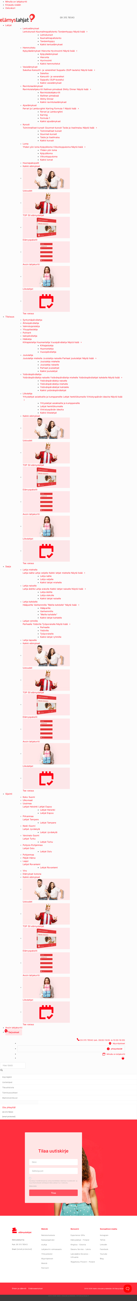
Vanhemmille (40, 605)
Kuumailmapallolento (46, 31)
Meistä (44, 1263)
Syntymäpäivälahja (32, 320)
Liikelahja (27, 393)
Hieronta (45, 51)
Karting (50, 108)
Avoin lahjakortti (13, 1027)
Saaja (8, 566)
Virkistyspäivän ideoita (98, 396)
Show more (33, 1186)
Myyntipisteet (47, 1258)
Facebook (104, 1249)
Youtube (103, 1254)
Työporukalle (49, 624)
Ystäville (37, 624)
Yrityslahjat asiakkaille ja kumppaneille (42, 396)
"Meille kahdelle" (55, 605)
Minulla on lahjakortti (16, 1)
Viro (25, 870)
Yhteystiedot (46, 1254)
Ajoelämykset (30, 105)
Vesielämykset (30, 67)
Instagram (104, 1235)
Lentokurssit (29, 31)
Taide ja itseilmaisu (72, 127)
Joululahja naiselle (52, 358)
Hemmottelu (29, 47)
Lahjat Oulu (28, 848)
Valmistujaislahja (31, 326)
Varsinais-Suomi (31, 835)
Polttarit (27, 332)
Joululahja (28, 355)
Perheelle (27, 624)
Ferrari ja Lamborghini (34, 108)
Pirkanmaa (28, 816)
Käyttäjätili (7, 1077)
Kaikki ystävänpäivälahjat (53, 390)
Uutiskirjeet (7, 1082)
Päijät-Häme (29, 858)
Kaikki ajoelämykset (50, 121)
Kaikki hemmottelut (50, 63)
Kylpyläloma (46, 147)
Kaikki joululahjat (49, 371)
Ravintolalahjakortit (33, 89)
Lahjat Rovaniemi (31, 864)
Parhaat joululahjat (71, 358)
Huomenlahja (43, 342)
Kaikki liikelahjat (48, 412)
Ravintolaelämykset (33, 86)
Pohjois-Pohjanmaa (33, 845)
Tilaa (53, 1193)
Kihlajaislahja (29, 342)
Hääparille (28, 605)
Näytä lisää (79, 31)
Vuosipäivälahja (59, 342)
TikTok (102, 1240)
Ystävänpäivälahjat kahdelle (93, 377)
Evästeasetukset (35, 1288)
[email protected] (24, 1249)
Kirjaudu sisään (13, 4)
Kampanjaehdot (47, 1240)
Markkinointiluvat (10, 1098)
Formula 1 (59, 108)
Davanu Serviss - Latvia (81, 1249)
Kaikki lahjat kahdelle (51, 617)
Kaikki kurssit (47, 140)
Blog (102, 1258)
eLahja (44, 1244)
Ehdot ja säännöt (19, 1288)
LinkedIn (103, 1244)
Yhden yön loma (31, 147)
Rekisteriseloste (48, 1235)
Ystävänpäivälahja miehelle (64, 377)
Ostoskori (10, 8)
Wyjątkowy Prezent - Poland (83, 1262)
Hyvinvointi (56, 51)
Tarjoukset (13, 1032)
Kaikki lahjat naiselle (60, 589)
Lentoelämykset (31, 28)
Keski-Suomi (29, 826)
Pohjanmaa (28, 854)
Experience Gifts (78, 1235)
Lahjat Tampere (31, 819)
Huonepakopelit (31, 163)
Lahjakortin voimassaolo (51, 1249)
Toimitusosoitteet (10, 1093)
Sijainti (8, 793)
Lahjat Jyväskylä (31, 829)
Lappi (25, 861)
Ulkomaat (28, 800)
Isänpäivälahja (30, 336)
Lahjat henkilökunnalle (74, 396)
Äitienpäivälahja (31, 323)
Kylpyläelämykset (32, 51)
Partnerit (45, 1268)
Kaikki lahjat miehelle (60, 573)
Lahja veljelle (41, 573)
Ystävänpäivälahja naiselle (36, 377)
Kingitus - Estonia (78, 1244)
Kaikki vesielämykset (51, 83)
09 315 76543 (22, 1244)
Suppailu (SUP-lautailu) (68, 70)
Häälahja (27, 339)
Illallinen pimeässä (52, 89)
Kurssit (26, 124)
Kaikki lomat (46, 159)
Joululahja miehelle (32, 358)
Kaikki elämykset (31, 166)
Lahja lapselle (30, 640)
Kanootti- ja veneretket (44, 70)
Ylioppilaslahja (30, 329)
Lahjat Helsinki (30, 806)
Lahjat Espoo (45, 806)
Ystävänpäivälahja (32, 374)
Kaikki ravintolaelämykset (53, 102)
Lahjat (8, 25)
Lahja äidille (29, 589)
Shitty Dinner (69, 89)
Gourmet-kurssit (53, 127)
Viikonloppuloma (62, 147)
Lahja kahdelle (30, 601)
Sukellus (27, 70)
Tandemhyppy (65, 31)
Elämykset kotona (32, 874)
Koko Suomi (29, 797)
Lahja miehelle (30, 569)
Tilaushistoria (8, 1087)
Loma (25, 143)
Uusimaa (27, 803)
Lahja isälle (28, 573)
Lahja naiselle (30, 585)
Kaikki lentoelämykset (51, 44)
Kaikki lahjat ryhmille (50, 637)
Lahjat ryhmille (30, 621)
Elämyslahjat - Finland (80, 1240)
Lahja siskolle (42, 589)
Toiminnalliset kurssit (33, 127)
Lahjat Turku (29, 838)
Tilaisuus (9, 316)
